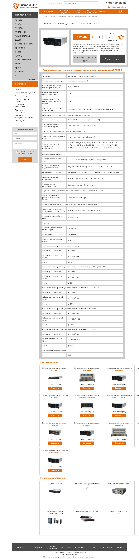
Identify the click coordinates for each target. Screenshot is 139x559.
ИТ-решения (87, 11)
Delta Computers (23, 59)
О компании (47, 11)
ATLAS (18, 24)
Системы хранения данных (25, 93)
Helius (18, 51)
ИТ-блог (95, 11)
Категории (20, 83)
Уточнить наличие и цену (85, 59)
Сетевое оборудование (24, 96)
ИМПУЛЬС (20, 71)
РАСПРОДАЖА (20, 121)
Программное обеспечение (20, 111)
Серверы (18, 89)
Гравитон (20, 47)
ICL (16, 75)
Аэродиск (19, 20)
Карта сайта (21, 547)
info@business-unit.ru (117, 7)
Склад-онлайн (77, 11)
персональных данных (25, 153)
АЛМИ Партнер (22, 35)
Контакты (103, 11)
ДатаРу (18, 55)
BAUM (18, 40)
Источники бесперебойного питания (24, 116)
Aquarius (19, 27)
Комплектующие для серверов (22, 100)
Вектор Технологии (24, 43)
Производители (23, 14)
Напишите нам (25, 129)
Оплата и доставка (106, 547)
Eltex (17, 63)
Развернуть (31, 79)
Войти (57, 3)
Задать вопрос (112, 59)
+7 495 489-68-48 (115, 3)
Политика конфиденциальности (86, 557)
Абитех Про (20, 31)
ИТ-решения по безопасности (20, 105)
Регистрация (47, 3)
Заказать (55, 388)
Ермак (18, 67)
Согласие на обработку (26, 152)
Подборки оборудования (64, 11)
